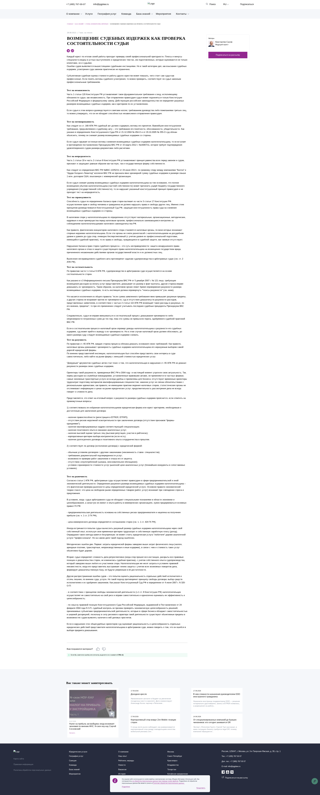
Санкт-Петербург (174, 756)
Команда (126, 14)
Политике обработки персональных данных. (168, 783)
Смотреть (72, 733)
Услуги (89, 14)
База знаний (143, 14)
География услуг (107, 14)
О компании (73, 14)
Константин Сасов (223, 42)
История (122, 774)
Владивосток (173, 765)
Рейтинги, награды (126, 760)
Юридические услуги (78, 752)
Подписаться (247, 4)
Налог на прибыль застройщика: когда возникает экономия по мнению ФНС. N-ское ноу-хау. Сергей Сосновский (92, 726)
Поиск (212, 4)
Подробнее (126, 787)
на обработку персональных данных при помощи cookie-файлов (155, 781)
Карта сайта (19, 759)
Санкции (72, 760)
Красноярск (172, 760)
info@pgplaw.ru (101, 4)
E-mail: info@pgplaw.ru (231, 766)
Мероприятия (163, 14)
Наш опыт (122, 756)
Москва (170, 752)
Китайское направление (177, 774)
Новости (122, 765)
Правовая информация (23, 764)
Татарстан (171, 769)
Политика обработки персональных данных (32, 770)
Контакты (181, 14)
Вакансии (122, 769)
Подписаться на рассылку (228, 55)
